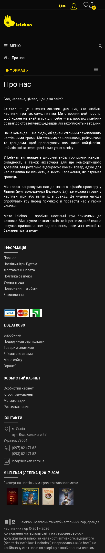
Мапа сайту (13, 360)
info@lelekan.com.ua (28, 461)
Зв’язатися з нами (18, 354)
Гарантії (10, 366)
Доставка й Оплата (19, 270)
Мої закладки (14, 400)
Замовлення (14, 295)
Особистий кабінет (19, 388)
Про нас (10, 258)
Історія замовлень (18, 394)
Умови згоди (14, 282)
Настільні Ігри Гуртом (20, 264)
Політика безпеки (18, 276)
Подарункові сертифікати (24, 341)
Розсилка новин (16, 407)
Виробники (12, 335)
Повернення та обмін (21, 288)
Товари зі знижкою (19, 348)
